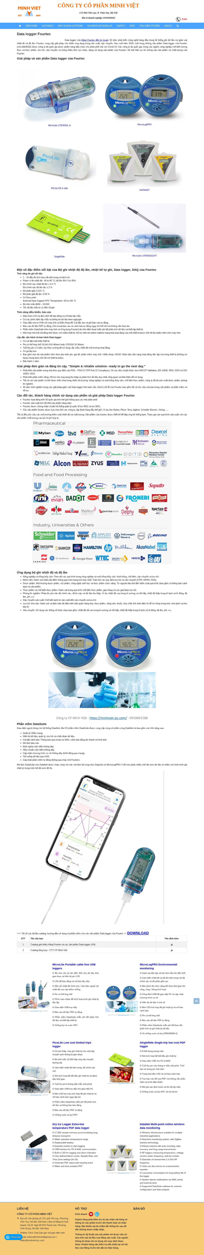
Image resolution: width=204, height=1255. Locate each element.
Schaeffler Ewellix (99, 25)
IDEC (132, 25)
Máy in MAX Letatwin (70, 25)
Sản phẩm (31, 25)
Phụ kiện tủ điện (150, 25)
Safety (121, 25)
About (168, 25)
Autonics (47, 25)
